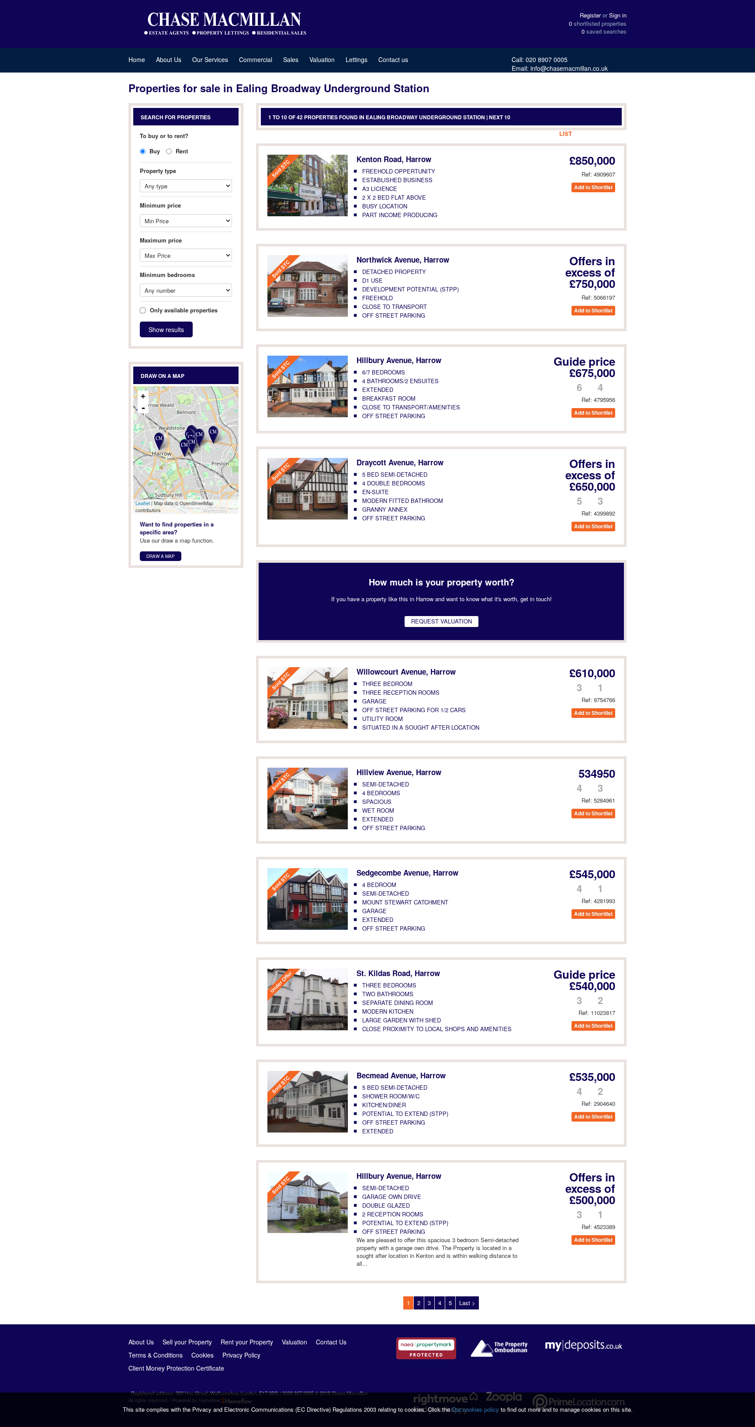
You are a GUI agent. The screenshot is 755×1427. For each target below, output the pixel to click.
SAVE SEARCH (530, 133)
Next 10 (499, 117)
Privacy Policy (241, 1355)
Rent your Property (247, 1341)
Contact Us (331, 1341)
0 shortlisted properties (598, 24)
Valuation (322, 59)
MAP (609, 133)
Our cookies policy (476, 1409)
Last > (467, 1303)
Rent (181, 151)
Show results (166, 329)
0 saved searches (604, 31)
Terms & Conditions (155, 1355)
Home (136, 59)
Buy (154, 151)
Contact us (393, 59)
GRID (587, 133)
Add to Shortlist (593, 187)
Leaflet (142, 502)
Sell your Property (187, 1341)
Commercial (255, 59)
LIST (565, 133)
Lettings (356, 59)
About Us (168, 59)
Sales (290, 59)
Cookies (202, 1355)
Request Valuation (441, 621)
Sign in (618, 15)
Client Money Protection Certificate (176, 1368)
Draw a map (160, 556)
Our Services (210, 59)
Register (590, 15)
